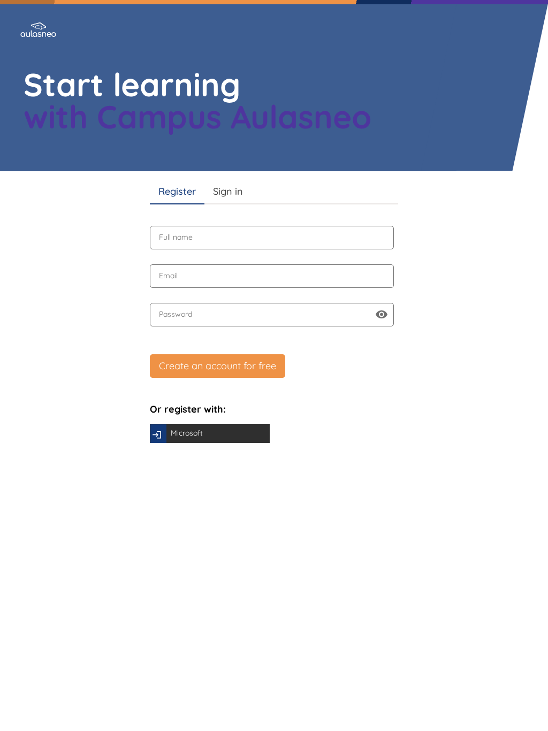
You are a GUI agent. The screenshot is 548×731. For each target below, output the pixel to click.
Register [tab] (177, 191)
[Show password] (381, 314)
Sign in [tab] (228, 191)
